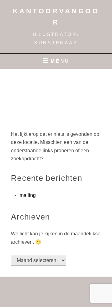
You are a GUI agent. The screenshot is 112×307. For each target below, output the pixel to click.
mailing (28, 195)
